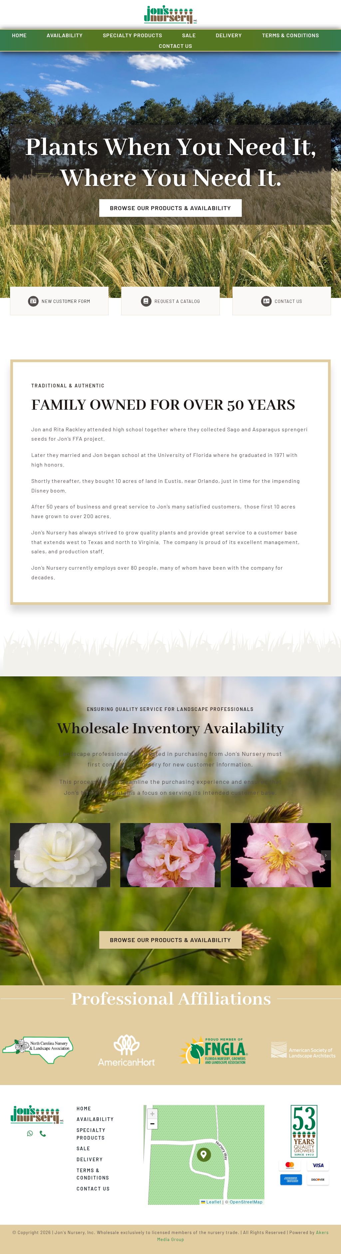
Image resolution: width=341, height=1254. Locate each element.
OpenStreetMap (246, 1201)
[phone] (43, 1133)
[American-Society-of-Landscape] (37, 1107)
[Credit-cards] (304, 1160)
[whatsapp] (30, 1133)
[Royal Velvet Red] (170, 826)
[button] (15, 855)
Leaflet (213, 1201)
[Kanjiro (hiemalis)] (60, 826)
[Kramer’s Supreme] (281, 826)
